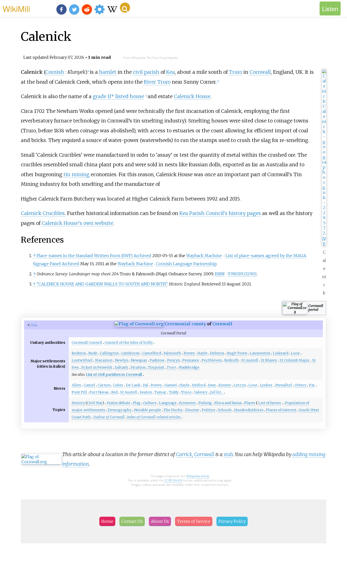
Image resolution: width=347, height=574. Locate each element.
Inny (212, 385)
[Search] (125, 8)
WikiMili (16, 8)
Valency (201, 392)
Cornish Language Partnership (186, 263)
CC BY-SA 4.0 (173, 480)
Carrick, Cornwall (195, 454)
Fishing (205, 403)
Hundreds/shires (248, 410)
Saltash (121, 367)
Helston (217, 353)
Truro (235, 72)
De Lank (133, 385)
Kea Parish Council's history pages (220, 213)
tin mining (76, 174)
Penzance (190, 360)
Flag (136, 403)
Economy (187, 403)
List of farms (269, 403)
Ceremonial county (185, 323)
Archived (142, 255)
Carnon (104, 385)
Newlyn (121, 360)
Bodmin (79, 353)
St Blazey (269, 360)
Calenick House (192, 96)
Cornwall (260, 72)
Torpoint (156, 367)
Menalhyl (283, 385)
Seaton (146, 392)
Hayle (202, 353)
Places (249, 403)
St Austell (249, 360)
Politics (208, 410)
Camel (89, 385)
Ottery (300, 385)
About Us (160, 521)
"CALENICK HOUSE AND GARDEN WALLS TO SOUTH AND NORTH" (102, 283)
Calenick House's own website (77, 223)
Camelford (151, 353)
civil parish (146, 72)
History (78, 403)
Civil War (95, 403)
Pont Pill (79, 392)
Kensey (224, 385)
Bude (92, 353)
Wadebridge (189, 367)
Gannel (170, 385)
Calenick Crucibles (43, 213)
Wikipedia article (197, 476)
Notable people (147, 410)
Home (107, 521)
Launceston (260, 353)
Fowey (189, 353)
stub (228, 454)
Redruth (231, 360)
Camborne (130, 353)
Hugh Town (237, 353)
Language (168, 403)
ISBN (220, 273)
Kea (170, 72)
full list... (216, 392)
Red (114, 392)
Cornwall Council (87, 342)
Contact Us (132, 521)
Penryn (173, 360)
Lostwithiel (82, 360)
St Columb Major (295, 360)
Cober (118, 385)
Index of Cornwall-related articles (154, 417)
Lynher (266, 385)
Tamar (160, 392)
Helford (199, 385)
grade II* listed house (118, 96)
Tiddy (174, 392)
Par (312, 385)
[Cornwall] (139, 323)
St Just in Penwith (96, 367)
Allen (76, 385)
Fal (145, 385)
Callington (109, 353)
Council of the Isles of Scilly (129, 342)
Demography (120, 410)
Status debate (118, 403)
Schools (225, 410)
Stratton (138, 367)
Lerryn (240, 385)
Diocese (192, 410)
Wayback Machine (204, 255)
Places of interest (281, 410)
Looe (295, 353)
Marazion (103, 360)
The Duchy (173, 410)
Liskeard (280, 353)
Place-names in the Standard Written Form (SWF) (85, 255)
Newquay (139, 360)
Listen (330, 8)
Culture (149, 403)
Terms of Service (193, 521)
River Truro (157, 82)
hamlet (107, 72)
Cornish (54, 72)
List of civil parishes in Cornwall (114, 374)
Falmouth (172, 353)
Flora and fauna (228, 403)
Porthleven (212, 360)
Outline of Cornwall (108, 417)
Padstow (157, 360)
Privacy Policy (232, 521)
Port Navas (99, 392)
